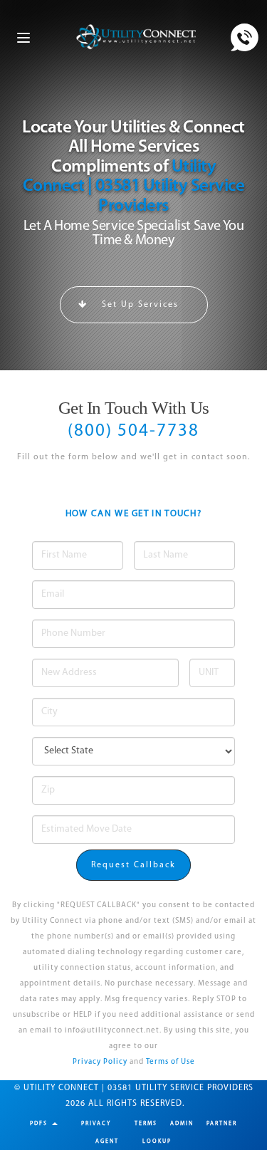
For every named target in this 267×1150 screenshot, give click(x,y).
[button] (44, 1123)
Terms (146, 1124)
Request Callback (133, 865)
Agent (107, 1141)
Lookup (157, 1141)
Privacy (96, 1124)
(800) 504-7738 (133, 431)
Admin (182, 1124)
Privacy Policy (100, 1062)
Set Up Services (138, 304)
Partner (221, 1124)
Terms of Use (170, 1062)
